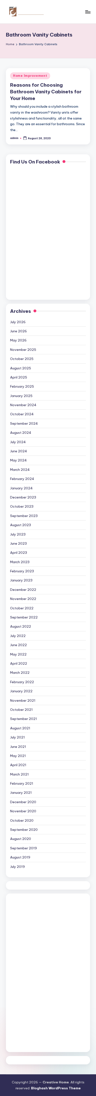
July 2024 (18, 442)
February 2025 (22, 386)
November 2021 (22, 700)
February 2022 (22, 682)
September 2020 (24, 829)
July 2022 (18, 636)
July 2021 (17, 737)
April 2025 (18, 377)
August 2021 (20, 728)
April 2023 (18, 552)
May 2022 (18, 654)
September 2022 (24, 617)
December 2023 (23, 497)
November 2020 (23, 811)
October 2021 (21, 709)
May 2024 (18, 460)
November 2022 (23, 599)
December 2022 (23, 589)
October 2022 (21, 608)
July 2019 (17, 866)
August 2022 (20, 626)
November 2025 (23, 349)
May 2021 (18, 756)
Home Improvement (30, 76)
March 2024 (20, 469)
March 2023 (20, 562)
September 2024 (24, 423)
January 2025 (21, 396)
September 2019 (23, 848)
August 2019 (20, 857)
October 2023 (21, 506)
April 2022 (18, 663)
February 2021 (21, 783)
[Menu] (87, 11)
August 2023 (20, 525)
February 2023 (22, 571)
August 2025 (20, 368)
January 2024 (21, 488)
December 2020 (23, 802)
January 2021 (21, 792)
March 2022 (20, 672)
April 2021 (18, 765)
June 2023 (18, 543)
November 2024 (23, 405)
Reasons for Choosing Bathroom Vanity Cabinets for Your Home (45, 91)
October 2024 (22, 414)
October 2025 (21, 359)
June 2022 (18, 645)
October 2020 (21, 820)
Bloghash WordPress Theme (56, 1088)
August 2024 (20, 432)
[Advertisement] (29, 972)
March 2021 (19, 774)
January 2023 (21, 580)
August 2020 (20, 839)
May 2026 (18, 340)
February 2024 (22, 479)
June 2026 (18, 331)
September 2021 (23, 719)
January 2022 (21, 691)
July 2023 (18, 534)
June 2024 (18, 451)
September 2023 (24, 516)
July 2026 (18, 322)
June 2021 (18, 746)
